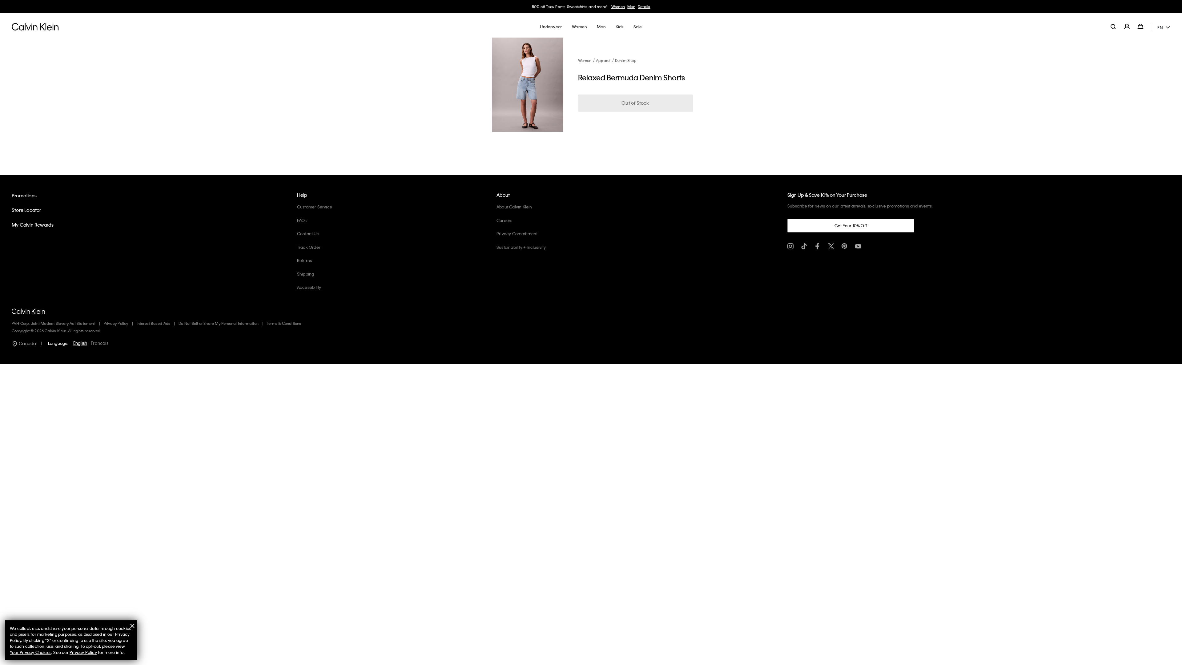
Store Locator (26, 210)
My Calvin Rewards (33, 225)
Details (644, 6)
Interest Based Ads (154, 323)
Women (618, 6)
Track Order (308, 247)
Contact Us (308, 233)
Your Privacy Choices (30, 652)
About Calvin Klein (514, 206)
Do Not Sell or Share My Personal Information (219, 323)
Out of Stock (635, 103)
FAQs (302, 220)
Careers (504, 220)
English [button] (80, 343)
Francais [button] (99, 343)
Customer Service (314, 206)
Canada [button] (27, 343)
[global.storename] (35, 26)
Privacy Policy (116, 323)
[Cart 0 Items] (1140, 26)
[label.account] (1127, 26)
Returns (304, 260)
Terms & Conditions (284, 323)
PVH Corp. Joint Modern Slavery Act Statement (53, 323)
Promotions (24, 195)
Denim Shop (626, 60)
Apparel (603, 60)
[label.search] (1113, 26)
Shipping (305, 273)
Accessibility (309, 287)
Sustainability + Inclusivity (521, 247)
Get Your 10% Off (850, 225)
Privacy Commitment (517, 233)
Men (631, 6)
